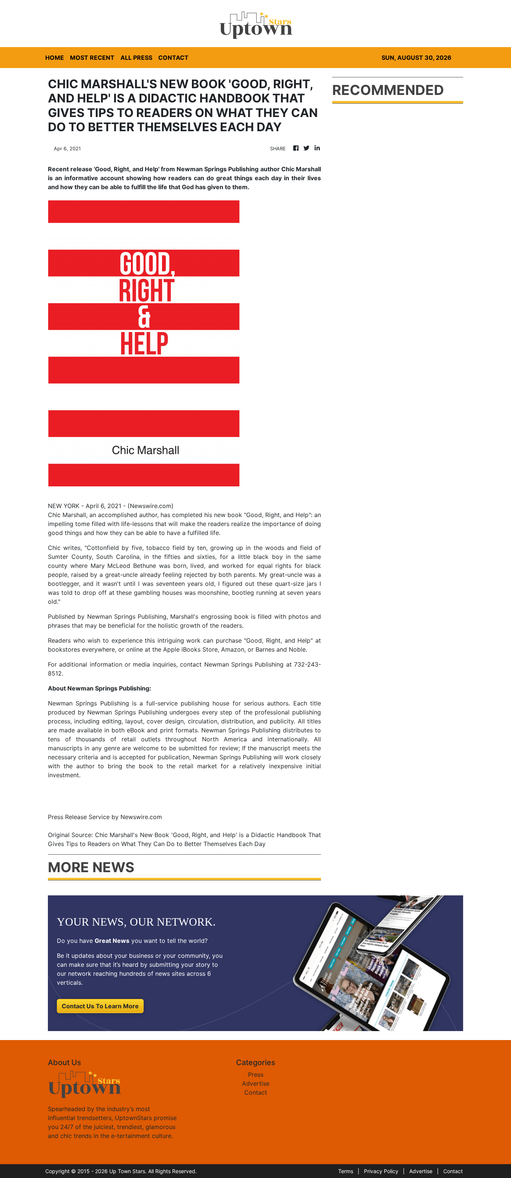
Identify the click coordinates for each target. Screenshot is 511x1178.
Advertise (255, 1083)
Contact (255, 1092)
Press (255, 1074)
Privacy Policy (381, 1171)
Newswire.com (150, 506)
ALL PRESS (136, 57)
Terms (345, 1171)
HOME (54, 57)
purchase (229, 640)
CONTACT (173, 57)
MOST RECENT (92, 57)
